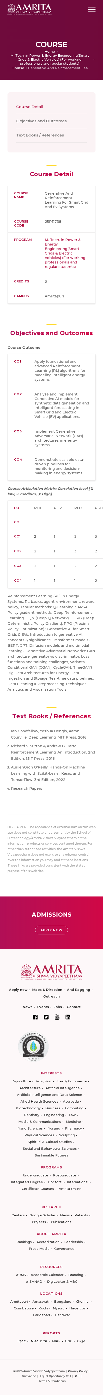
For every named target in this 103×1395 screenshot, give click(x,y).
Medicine (73, 1122)
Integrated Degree (27, 1182)
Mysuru (58, 1308)
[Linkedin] (68, 1017)
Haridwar (62, 1315)
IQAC (22, 1341)
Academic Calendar (47, 1275)
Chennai (82, 1301)
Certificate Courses (38, 1189)
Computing (74, 1108)
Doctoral (55, 1182)
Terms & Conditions (52, 1381)
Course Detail (29, 106)
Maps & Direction (47, 990)
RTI (77, 1376)
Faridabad (41, 1315)
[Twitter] (46, 1017)
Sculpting (67, 1135)
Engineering (54, 1115)
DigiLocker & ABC (62, 1281)
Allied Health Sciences (39, 1101)
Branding (75, 1275)
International (77, 1182)
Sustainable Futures (51, 1155)
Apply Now (51, 930)
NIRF (56, 1341)
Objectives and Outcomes (41, 121)
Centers (18, 1215)
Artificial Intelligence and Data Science (49, 1095)
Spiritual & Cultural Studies (50, 1142)
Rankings (24, 1242)
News (27, 1007)
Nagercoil (77, 1308)
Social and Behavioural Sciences (50, 1148)
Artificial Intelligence (63, 1088)
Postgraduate (64, 1175)
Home (49, 51)
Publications (61, 1222)
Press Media (39, 1249)
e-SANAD (34, 1281)
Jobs (58, 1007)
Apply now (18, 990)
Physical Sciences (39, 1135)
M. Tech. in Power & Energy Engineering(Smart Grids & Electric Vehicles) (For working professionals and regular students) (49, 59)
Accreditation (48, 1242)
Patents (81, 1215)
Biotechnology (28, 1108)
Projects (39, 1222)
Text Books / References (40, 135)
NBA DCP (39, 1341)
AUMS (21, 1275)
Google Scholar (42, 1215)
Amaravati (40, 1301)
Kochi (43, 1308)
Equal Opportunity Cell (55, 1376)
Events (43, 1007)
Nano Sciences (30, 1128)
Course (18, 68)
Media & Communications (39, 1122)
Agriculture (21, 1081)
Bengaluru (62, 1301)
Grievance (29, 1376)
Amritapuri (19, 1301)
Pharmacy (73, 1128)
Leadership (73, 1242)
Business (52, 1108)
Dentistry (31, 1115)
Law (72, 1115)
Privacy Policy (78, 1371)
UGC (68, 1341)
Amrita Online (70, 1189)
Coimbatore (24, 1308)
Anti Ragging (78, 990)
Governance (64, 1249)
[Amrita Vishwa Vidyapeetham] (30, 9)
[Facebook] (35, 1017)
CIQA (81, 1341)
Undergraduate (35, 1175)
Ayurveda (71, 1101)
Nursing (54, 1128)
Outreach (51, 996)
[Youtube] (57, 1017)
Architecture (30, 1088)
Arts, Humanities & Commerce (61, 1081)
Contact (73, 1007)
